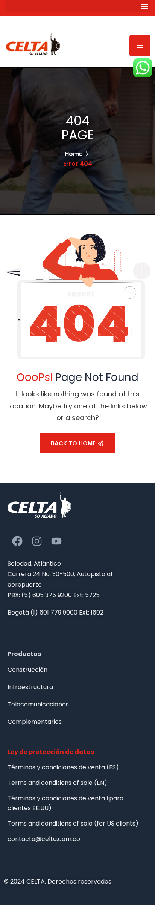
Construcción (27, 669)
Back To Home (73, 443)
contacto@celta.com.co (44, 839)
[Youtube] (56, 541)
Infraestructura (30, 687)
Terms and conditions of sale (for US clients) (73, 823)
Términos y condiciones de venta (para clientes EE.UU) (65, 803)
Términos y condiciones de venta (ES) (63, 767)
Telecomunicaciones (38, 704)
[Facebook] (17, 541)
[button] (77, 6)
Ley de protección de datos (51, 752)
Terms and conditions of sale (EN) (57, 782)
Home (74, 154)
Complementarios (35, 721)
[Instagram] (37, 541)
